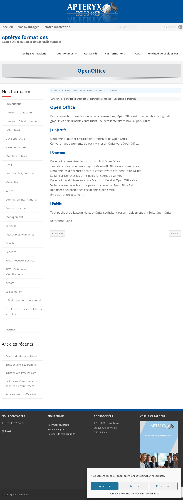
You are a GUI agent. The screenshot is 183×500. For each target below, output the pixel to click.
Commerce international (21, 199)
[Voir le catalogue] (159, 422)
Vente (9, 191)
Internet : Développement (23, 121)
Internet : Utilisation (19, 112)
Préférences (163, 486)
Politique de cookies (120, 493)
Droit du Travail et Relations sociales (24, 311)
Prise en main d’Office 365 (21, 394)
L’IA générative (15, 138)
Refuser (134, 486)
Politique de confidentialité (145, 493)
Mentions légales (56, 429)
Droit (9, 164)
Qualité (10, 243)
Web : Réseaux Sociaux (20, 260)
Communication (16, 208)
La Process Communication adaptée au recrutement (22, 384)
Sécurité (11, 252)
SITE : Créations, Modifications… (16, 271)
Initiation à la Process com (21, 373)
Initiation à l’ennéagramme (21, 364)
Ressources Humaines (20, 234)
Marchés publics (16, 156)
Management (14, 217)
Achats (10, 283)
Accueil (8, 27)
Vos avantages (28, 27)
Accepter (104, 486)
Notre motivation (57, 27)
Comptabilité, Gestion (20, 173)
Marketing (12, 182)
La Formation (14, 291)
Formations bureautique (72, 90)
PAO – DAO (13, 130)
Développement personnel (23, 300)
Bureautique (13, 104)
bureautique (131, 98)
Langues (11, 225)
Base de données (17, 147)
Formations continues (93, 90)
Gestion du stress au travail (21, 356)
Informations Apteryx (58, 424)
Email (8, 431)
